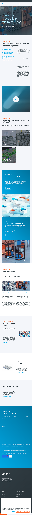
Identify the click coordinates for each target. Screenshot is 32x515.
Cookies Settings (12, 511)
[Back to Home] (5, 4)
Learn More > (5, 342)
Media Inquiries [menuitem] (18, 492)
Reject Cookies (26, 511)
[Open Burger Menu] (30, 4)
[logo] (6, 474)
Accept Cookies (19, 511)
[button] (16, 99)
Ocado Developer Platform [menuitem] (20, 491)
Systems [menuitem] (3, 489)
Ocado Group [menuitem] (18, 489)
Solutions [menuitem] (3, 491)
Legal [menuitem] (17, 496)
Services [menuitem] (3, 492)
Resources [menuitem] (3, 496)
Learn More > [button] (5, 29)
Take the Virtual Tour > (20, 372)
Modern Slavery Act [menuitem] (19, 494)
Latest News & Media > (7, 396)
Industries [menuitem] (3, 494)
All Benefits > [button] (8, 188)
